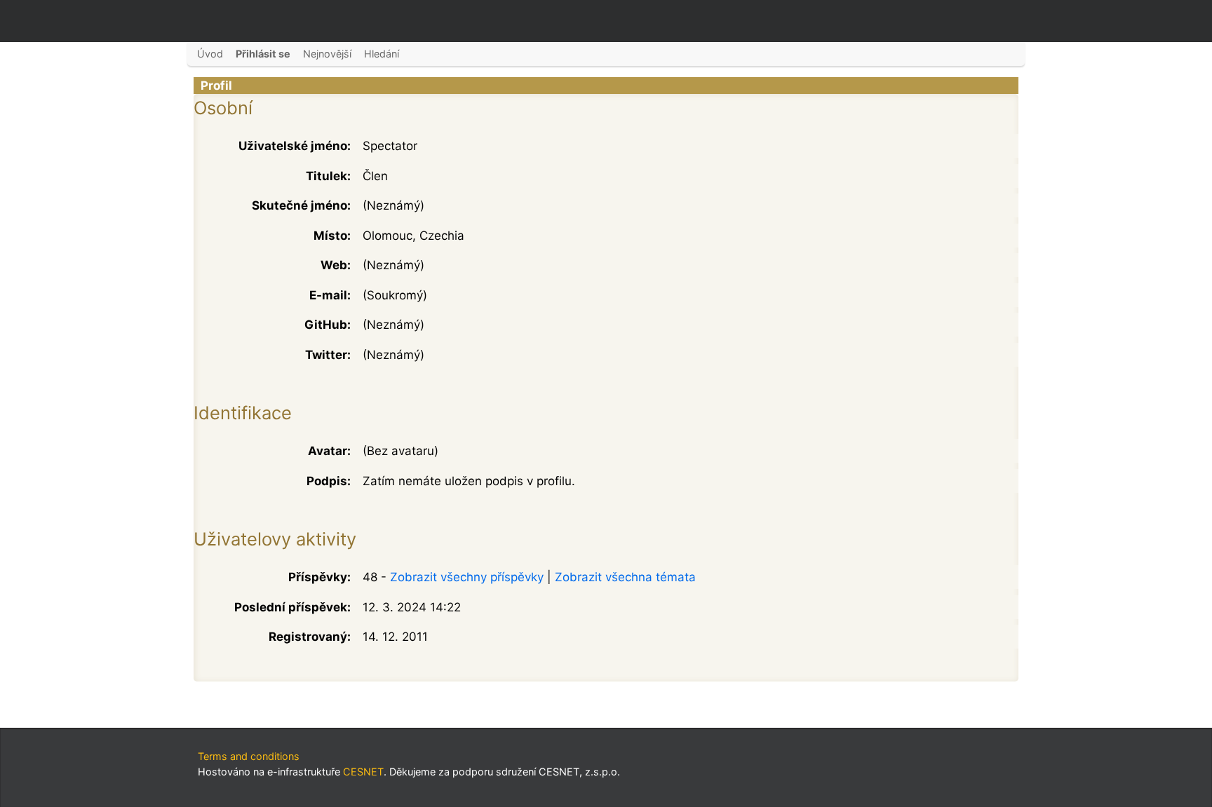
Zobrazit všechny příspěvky (467, 577)
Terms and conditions (248, 756)
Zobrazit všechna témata (625, 577)
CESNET (363, 772)
